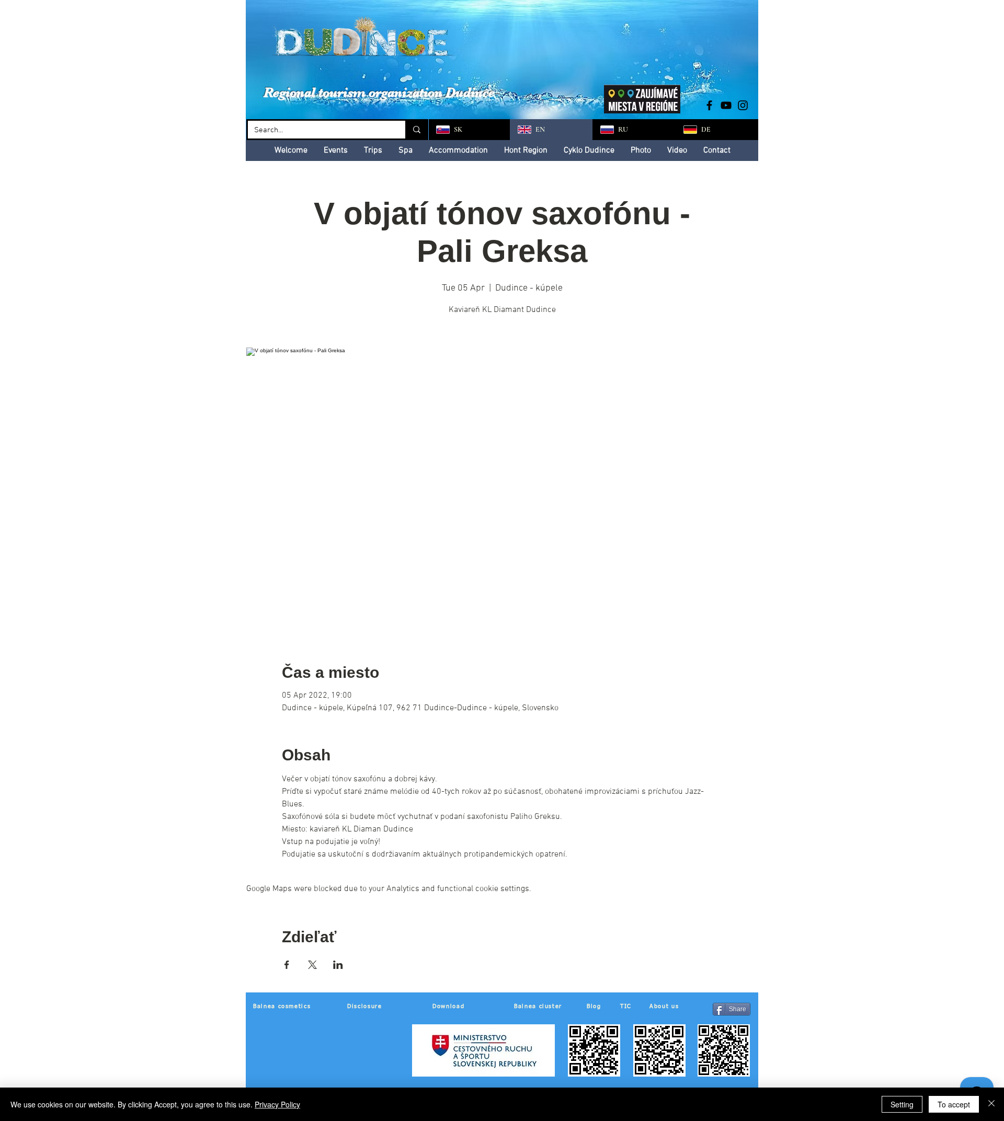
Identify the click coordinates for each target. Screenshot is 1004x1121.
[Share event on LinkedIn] (338, 965)
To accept (954, 1104)
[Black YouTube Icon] (726, 105)
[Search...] (416, 129)
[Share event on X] (312, 965)
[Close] (991, 1104)
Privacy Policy (277, 1104)
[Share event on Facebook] (287, 965)
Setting (902, 1104)
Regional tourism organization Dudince (379, 92)
